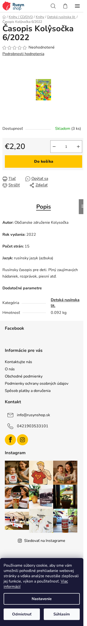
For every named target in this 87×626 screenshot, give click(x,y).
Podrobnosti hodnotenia (23, 53)
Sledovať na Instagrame (44, 540)
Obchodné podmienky (24, 376)
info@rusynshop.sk (33, 415)
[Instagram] (22, 439)
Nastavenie (42, 598)
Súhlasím (61, 614)
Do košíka (43, 161)
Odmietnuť (21, 614)
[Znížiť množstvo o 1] (54, 147)
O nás (10, 369)
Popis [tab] (43, 207)
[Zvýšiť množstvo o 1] (78, 147)
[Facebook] (10, 439)
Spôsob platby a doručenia (28, 390)
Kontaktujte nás (18, 362)
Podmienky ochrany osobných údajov (36, 383)
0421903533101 (32, 426)
